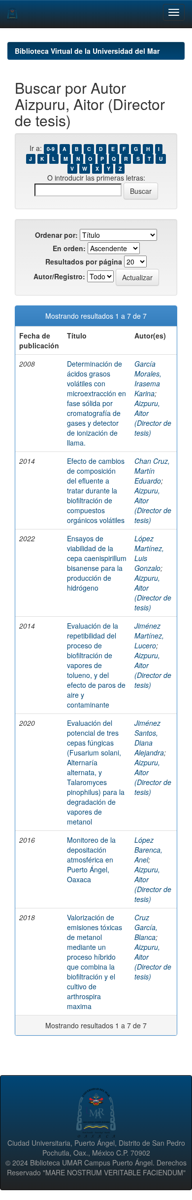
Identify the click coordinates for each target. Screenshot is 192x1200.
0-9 (51, 148)
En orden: (69, 248)
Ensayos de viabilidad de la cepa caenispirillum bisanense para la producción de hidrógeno (97, 563)
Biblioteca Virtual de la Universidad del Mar (87, 51)
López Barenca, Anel (148, 849)
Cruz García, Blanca (146, 927)
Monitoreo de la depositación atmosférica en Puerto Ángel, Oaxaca (91, 859)
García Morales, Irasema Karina (147, 378)
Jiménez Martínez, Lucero (149, 635)
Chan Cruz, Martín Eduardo (152, 471)
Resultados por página (83, 261)
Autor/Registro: (59, 276)
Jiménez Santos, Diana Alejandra (149, 737)
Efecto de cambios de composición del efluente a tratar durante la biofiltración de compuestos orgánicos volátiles (96, 490)
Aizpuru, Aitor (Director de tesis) (152, 418)
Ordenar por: (56, 235)
